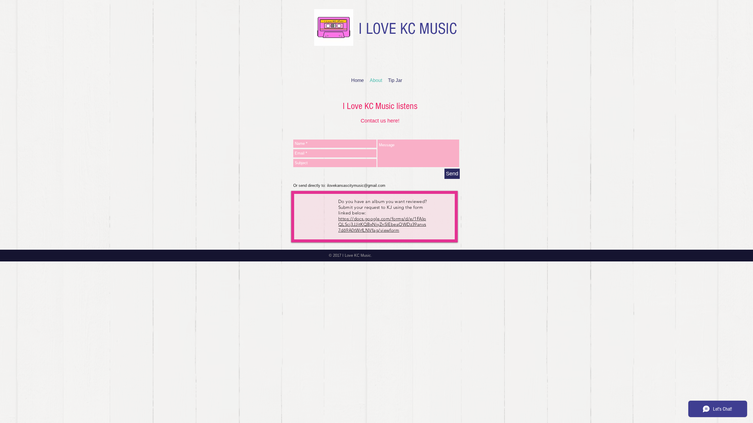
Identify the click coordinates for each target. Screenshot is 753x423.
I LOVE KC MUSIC (408, 29)
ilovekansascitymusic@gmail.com (356, 185)
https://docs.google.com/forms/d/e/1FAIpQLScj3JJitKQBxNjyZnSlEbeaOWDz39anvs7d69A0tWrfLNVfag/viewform (382, 224)
